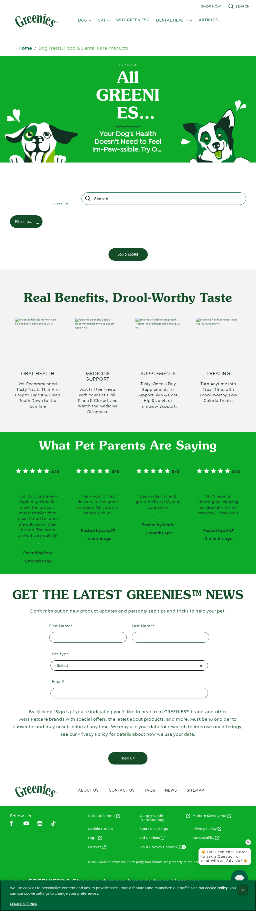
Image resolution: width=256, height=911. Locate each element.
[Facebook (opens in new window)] (11, 825)
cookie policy (216, 887)
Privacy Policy (93, 734)
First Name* (61, 626)
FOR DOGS (128, 65)
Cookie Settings (154, 829)
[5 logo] (36, 790)
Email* (58, 681)
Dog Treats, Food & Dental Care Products (83, 48)
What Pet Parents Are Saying (128, 446)
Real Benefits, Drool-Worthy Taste (128, 298)
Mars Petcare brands (41, 719)
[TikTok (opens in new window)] (53, 825)
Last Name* (143, 626)
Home (25, 48)
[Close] (242, 889)
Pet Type (60, 654)
